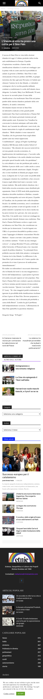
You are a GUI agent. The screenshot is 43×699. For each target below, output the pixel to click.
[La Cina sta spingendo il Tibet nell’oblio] (8, 380)
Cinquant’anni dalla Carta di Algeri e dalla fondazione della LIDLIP (28, 531)
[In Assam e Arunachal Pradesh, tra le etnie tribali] (8, 610)
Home (3, 9)
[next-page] (7, 400)
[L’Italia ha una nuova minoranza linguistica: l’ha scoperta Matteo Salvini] (8, 497)
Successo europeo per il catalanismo (15, 476)
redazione (7, 48)
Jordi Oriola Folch (8, 480)
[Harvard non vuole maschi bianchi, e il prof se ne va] (8, 391)
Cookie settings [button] (9, 694)
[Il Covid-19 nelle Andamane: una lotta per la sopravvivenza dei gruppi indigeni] (8, 621)
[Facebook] (21, 580)
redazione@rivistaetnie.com (26, 574)
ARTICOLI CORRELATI (12, 356)
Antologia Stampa (13, 9)
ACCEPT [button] (21, 693)
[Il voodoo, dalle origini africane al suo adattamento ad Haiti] (8, 520)
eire (15, 37)
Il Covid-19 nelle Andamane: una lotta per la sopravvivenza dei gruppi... (28, 621)
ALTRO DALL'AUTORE (13, 360)
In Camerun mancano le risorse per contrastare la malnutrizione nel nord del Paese (11, 342)
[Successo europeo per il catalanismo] (21, 457)
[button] (4, 3)
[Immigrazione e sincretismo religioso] (8, 369)
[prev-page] (3, 400)
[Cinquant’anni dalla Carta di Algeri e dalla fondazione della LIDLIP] (8, 531)
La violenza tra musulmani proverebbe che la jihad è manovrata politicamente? (32, 343)
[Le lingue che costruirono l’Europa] (8, 509)
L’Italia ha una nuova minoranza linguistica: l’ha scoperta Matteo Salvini (28, 496)
